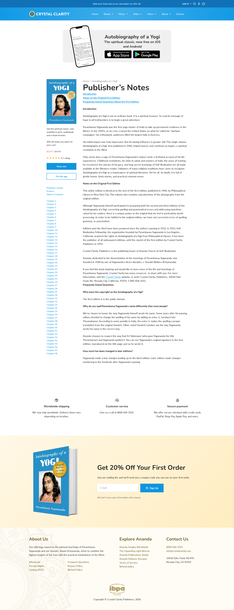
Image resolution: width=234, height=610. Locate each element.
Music (121, 13)
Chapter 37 (52, 317)
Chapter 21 (52, 265)
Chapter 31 (52, 298)
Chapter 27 (52, 285)
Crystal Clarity (113, 276)
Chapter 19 (52, 259)
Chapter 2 (51, 204)
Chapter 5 (51, 213)
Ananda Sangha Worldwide (133, 546)
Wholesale (34, 561)
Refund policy (126, 566)
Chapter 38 (52, 321)
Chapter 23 (52, 272)
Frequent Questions (78, 561)
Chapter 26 (52, 282)
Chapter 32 (52, 301)
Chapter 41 (52, 330)
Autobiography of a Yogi (104, 81)
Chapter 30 (52, 295)
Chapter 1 (51, 201)
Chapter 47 (52, 350)
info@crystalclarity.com (178, 550)
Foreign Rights (36, 565)
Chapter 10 (52, 230)
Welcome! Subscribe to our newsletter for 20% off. (117, 3)
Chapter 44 (52, 340)
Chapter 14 (52, 243)
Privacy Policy (75, 565)
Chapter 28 (52, 288)
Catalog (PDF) (36, 569)
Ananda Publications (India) (133, 554)
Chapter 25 (52, 278)
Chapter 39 (52, 324)
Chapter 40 (52, 327)
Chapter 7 (51, 220)
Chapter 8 (51, 223)
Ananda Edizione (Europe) (133, 558)
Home (95, 13)
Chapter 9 (51, 226)
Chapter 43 (52, 337)
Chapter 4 (51, 210)
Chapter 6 (51, 217)
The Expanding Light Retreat (134, 550)
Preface (50, 191)
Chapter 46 (52, 347)
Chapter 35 (52, 311)
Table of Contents (55, 194)
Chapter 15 (52, 246)
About (165, 13)
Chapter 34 (52, 308)
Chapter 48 (52, 353)
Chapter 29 (52, 291)
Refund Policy (75, 569)
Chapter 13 (52, 239)
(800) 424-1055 (174, 546)
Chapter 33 (52, 304)
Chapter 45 (52, 343)
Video (136, 13)
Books (107, 13)
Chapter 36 (52, 314)
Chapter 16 (52, 249)
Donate (180, 13)
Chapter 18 (52, 256)
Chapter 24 (52, 275)
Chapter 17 (52, 252)
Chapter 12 (52, 236)
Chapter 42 (52, 334)
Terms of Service (128, 562)
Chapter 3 (51, 207)
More (150, 13)
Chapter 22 (52, 269)
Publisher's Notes (55, 188)
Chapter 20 (52, 262)
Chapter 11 (52, 233)
